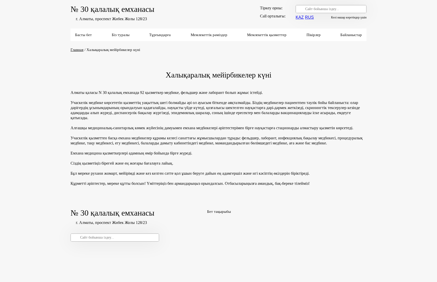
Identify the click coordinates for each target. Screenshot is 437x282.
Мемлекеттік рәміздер (209, 35)
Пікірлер (314, 35)
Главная (77, 50)
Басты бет (83, 35)
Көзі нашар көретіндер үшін (348, 17)
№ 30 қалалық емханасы (113, 9)
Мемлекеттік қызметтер (267, 35)
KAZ (300, 17)
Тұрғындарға (160, 35)
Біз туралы (120, 35)
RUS (309, 17)
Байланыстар (351, 35)
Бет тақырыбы (219, 212)
